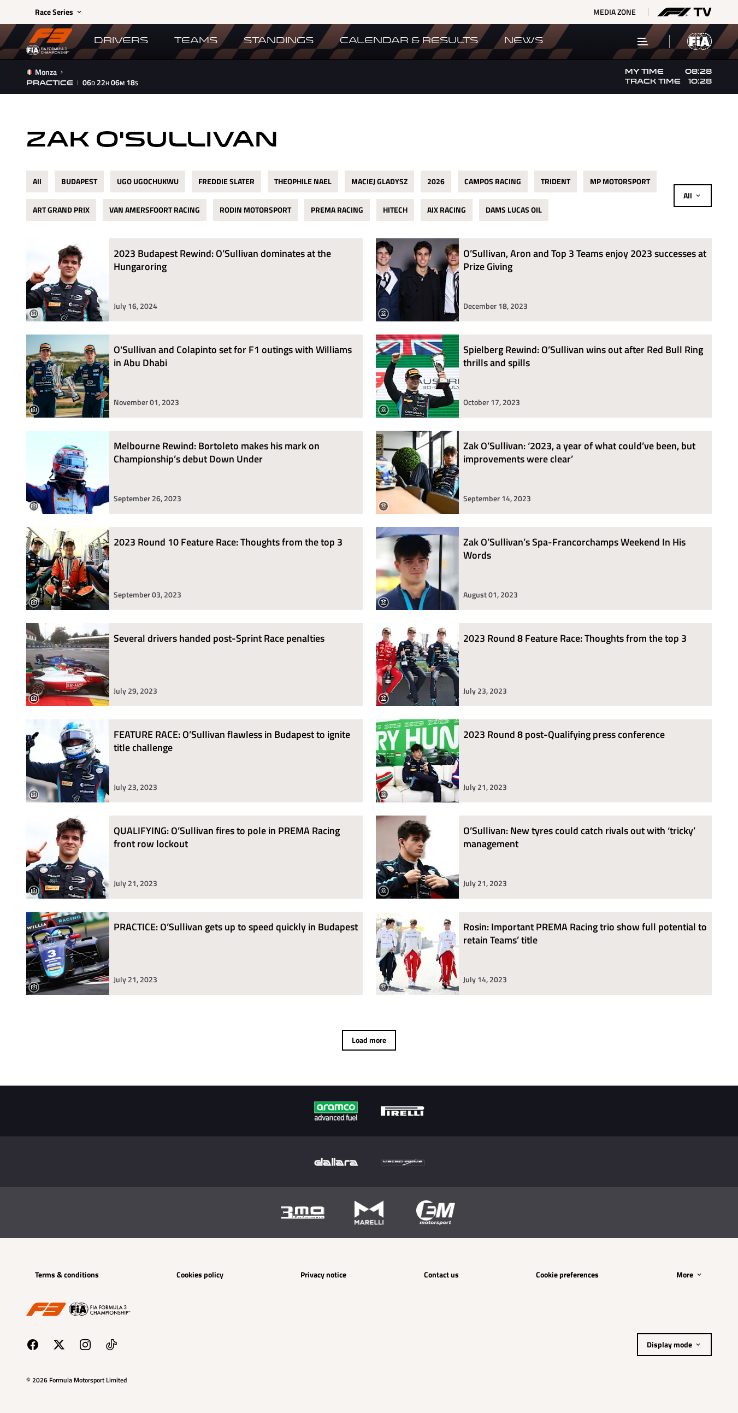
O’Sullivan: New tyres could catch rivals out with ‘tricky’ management (579, 837)
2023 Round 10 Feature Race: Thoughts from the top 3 (228, 542)
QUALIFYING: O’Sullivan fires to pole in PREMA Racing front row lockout (227, 837)
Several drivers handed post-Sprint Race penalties (219, 639)
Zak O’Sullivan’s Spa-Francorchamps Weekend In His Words (574, 549)
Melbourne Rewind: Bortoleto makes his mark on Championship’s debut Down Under (217, 452)
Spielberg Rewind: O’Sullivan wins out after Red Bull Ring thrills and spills (583, 356)
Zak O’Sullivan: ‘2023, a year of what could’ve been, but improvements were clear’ (579, 452)
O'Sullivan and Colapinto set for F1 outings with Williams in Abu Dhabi (233, 356)
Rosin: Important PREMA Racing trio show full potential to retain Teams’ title (585, 933)
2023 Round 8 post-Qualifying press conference (564, 735)
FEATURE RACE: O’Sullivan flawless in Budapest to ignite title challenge (232, 741)
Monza (46, 72)
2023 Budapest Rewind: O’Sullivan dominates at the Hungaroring (222, 260)
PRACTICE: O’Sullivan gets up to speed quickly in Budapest (236, 927)
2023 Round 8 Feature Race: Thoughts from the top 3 (575, 639)
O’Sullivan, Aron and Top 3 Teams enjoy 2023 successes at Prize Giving (584, 260)
